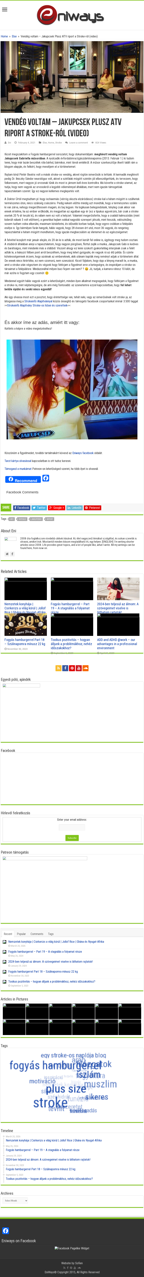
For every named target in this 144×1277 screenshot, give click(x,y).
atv (12, 519)
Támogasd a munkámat (18, 469)
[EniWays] (72, 14)
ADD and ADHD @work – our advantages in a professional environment (117, 644)
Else (14, 36)
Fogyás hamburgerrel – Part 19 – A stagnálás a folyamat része (70, 608)
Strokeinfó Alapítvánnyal (38, 301)
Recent (8, 934)
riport (50, 519)
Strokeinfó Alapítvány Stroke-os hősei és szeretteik (37, 305)
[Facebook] (65, 668)
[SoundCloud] (85, 668)
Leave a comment (78, 142)
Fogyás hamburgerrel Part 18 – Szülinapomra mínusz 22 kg (24, 642)
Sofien (79, 1263)
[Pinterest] (72, 668)
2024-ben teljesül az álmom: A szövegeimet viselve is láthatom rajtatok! (118, 608)
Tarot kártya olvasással (17, 461)
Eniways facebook (83, 453)
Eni (9, 142)
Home (4, 36)
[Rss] (59, 668)
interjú (22, 519)
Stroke (58, 142)
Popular (21, 934)
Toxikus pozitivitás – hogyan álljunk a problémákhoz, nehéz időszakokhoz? (71, 644)
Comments (37, 934)
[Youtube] (79, 668)
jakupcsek (36, 519)
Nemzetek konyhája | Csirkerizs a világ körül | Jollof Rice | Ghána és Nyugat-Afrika (25, 608)
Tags (51, 934)
